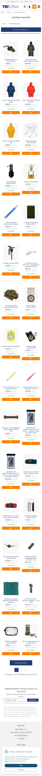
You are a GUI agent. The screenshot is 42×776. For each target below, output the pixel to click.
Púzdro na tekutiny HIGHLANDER (11, 642)
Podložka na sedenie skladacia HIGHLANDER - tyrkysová (11, 600)
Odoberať (32, 700)
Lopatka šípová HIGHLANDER (11, 182)
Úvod (2, 12)
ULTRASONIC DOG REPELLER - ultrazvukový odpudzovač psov (31, 264)
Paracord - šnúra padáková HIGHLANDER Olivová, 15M (11, 429)
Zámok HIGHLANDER (31, 182)
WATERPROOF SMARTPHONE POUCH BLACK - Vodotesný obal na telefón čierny (31, 430)
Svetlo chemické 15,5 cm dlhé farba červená (31, 388)
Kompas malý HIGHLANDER (31, 347)
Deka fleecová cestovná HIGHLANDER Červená (11, 516)
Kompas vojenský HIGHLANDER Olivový (11, 306)
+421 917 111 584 (28, 1)
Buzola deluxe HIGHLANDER (31, 306)
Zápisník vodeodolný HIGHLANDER (31, 223)
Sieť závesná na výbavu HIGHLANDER (11, 557)
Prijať (21, 765)
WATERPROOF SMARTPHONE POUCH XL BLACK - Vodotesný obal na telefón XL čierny (11, 474)
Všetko (9, 12)
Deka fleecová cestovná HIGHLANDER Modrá (31, 472)
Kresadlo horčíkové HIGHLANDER (31, 516)
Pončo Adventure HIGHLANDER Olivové (31, 60)
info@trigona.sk (14, 1)
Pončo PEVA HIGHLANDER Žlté (11, 141)
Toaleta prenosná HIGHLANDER (31, 141)
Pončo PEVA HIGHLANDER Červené (31, 101)
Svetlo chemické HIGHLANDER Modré (11, 223)
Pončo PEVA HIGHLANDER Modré (11, 101)
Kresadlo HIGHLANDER (11, 263)
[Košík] (34, 7)
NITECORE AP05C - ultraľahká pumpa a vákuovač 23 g (31, 558)
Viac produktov (21, 663)
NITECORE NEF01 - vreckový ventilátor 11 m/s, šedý (31, 600)
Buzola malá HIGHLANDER (11, 346)
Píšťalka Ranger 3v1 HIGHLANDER (10, 60)
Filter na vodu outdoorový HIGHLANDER (31, 642)
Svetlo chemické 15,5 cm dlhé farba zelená (11, 388)
